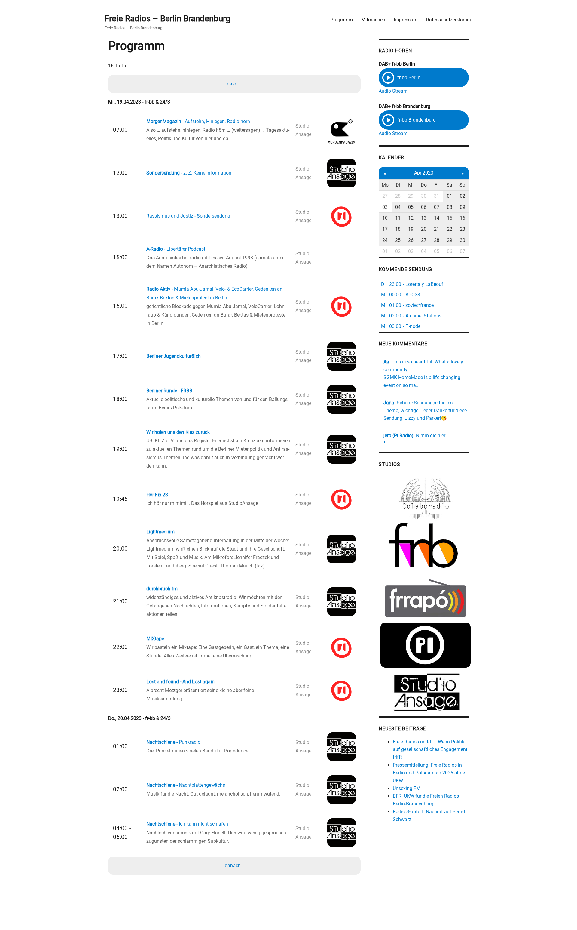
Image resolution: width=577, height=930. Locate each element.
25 (398, 240)
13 (423, 218)
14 (436, 218)
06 (423, 207)
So (462, 185)
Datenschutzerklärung (449, 20)
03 (385, 207)
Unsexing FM (406, 788)
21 (436, 229)
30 (423, 196)
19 (411, 229)
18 (398, 229)
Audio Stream (393, 91)
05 (411, 207)
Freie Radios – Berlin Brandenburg (167, 18)
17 (385, 229)
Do (424, 185)
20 (423, 229)
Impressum (405, 20)
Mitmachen (373, 20)
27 (385, 196)
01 (449, 196)
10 (385, 218)
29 (411, 196)
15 (449, 218)
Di (398, 185)
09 (462, 207)
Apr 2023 (423, 173)
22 (449, 229)
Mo (385, 185)
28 (398, 196)
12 (411, 218)
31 (436, 196)
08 (449, 207)
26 (411, 240)
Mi (411, 185)
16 (462, 218)
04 (398, 207)
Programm (341, 20)
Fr (437, 185)
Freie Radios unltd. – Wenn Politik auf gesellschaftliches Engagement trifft (430, 749)
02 (462, 196)
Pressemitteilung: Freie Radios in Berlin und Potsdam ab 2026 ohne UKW (429, 772)
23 (462, 229)
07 (436, 207)
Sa (449, 185)
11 (398, 218)
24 (385, 240)
